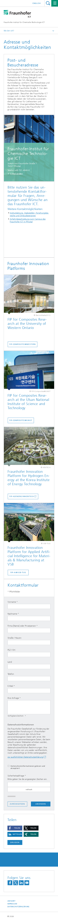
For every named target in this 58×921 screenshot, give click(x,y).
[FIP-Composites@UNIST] (29, 370)
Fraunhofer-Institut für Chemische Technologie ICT (24, 22)
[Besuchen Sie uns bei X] (15, 882)
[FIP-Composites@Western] (29, 294)
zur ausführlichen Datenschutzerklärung (25, 757)
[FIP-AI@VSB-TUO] (29, 522)
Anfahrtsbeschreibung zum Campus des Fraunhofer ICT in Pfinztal (28, 220)
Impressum (12, 904)
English (37, 3)
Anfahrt (11, 901)
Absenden (40, 804)
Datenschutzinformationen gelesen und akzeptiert (28, 767)
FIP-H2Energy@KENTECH (21, 496)
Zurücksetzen (17, 804)
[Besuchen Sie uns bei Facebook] (10, 882)
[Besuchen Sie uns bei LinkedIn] (21, 882)
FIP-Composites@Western (22, 344)
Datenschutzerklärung (18, 907)
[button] (14, 828)
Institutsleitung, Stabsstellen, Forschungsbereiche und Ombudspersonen (29, 214)
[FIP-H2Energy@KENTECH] (29, 446)
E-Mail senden (16, 174)
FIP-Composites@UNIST (20, 420)
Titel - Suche (48, 3)
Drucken (14, 842)
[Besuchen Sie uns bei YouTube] (26, 882)
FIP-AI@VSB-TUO (18, 572)
